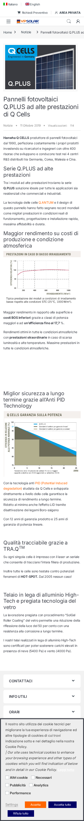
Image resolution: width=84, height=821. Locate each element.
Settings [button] (11, 805)
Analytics (41, 785)
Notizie (26, 32)
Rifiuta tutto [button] (20, 813)
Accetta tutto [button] (62, 804)
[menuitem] (10, 4)
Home (7, 32)
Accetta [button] (35, 804)
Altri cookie (19, 778)
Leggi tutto (66, 770)
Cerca (68, 21)
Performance (20, 793)
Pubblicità (18, 785)
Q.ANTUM (46, 202)
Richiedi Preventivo (35, 12)
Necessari (44, 778)
